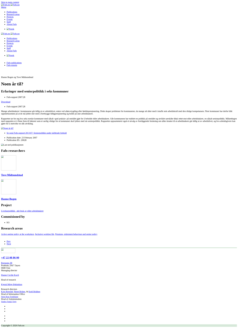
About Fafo (12, 24)
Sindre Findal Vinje (8, 302)
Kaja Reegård (7, 291)
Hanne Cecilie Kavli (10, 275)
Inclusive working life (44, 234)
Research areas (13, 14)
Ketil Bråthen (34, 291)
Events (10, 19)
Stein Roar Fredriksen (9, 297)
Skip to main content (10, 2)
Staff (9, 22)
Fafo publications (14, 63)
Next (9, 244)
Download (5, 102)
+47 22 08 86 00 (10, 257)
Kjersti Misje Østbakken (11, 284)
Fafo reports (12, 65)
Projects (10, 17)
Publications (12, 12)
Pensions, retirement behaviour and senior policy (76, 234)
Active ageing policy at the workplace (17, 234)
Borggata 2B (6, 263)
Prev (9, 241)
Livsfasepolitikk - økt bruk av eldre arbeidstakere (22, 211)
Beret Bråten (19, 291)
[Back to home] (10, 5)
